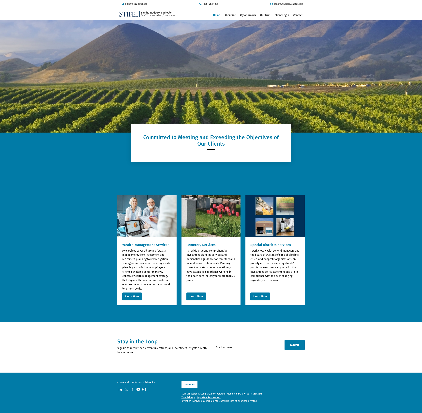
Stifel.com (256, 393)
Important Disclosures (209, 397)
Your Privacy (188, 397)
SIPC (238, 393)
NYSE (246, 393)
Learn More (132, 296)
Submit (294, 344)
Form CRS (189, 384)
